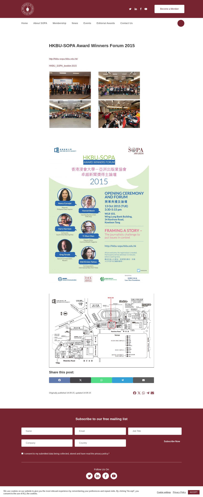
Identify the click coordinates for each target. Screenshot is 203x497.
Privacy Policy (179, 492)
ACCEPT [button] (194, 492)
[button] (169, 9)
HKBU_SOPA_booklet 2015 (63, 66)
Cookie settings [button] (164, 492)
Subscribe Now (172, 441)
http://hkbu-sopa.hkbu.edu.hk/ (63, 59)
